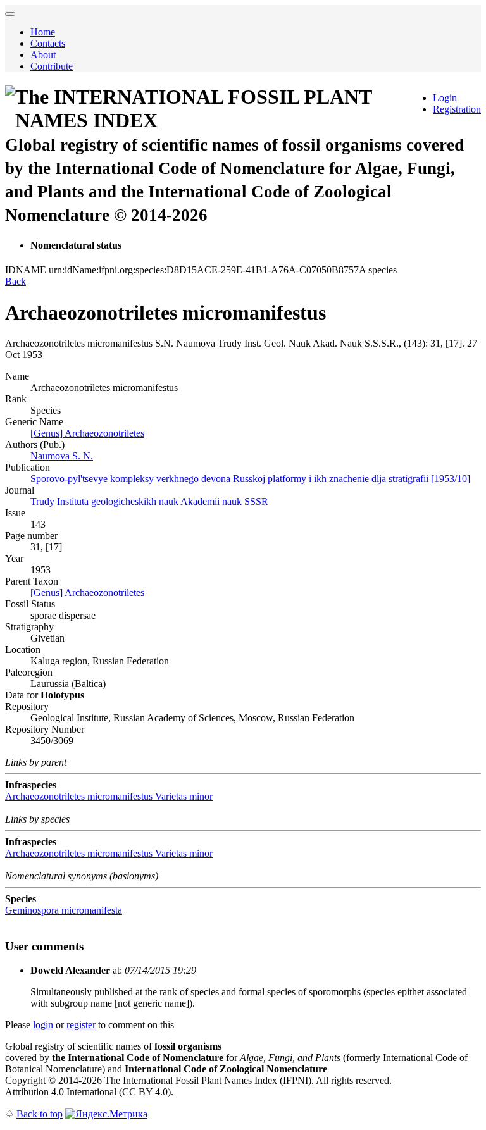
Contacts (47, 43)
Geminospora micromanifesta (63, 910)
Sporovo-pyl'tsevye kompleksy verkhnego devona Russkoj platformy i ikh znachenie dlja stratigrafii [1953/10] (250, 478)
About (43, 54)
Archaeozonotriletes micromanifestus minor (109, 796)
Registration (457, 109)
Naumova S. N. (61, 455)
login (43, 1024)
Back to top (39, 1113)
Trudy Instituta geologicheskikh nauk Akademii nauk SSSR (149, 501)
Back (15, 281)
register (81, 1024)
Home (42, 32)
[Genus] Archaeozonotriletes (87, 433)
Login (445, 97)
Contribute (51, 66)
